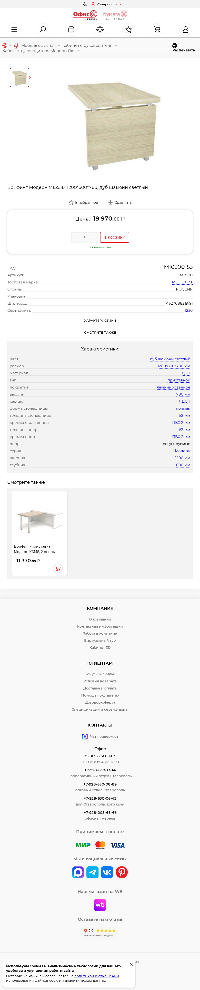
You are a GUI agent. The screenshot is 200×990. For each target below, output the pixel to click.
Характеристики (100, 320)
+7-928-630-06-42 (100, 798)
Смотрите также (100, 332)
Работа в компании (100, 633)
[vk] (78, 872)
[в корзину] (58, 568)
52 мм (184, 415)
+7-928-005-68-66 (100, 812)
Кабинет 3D (100, 647)
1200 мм (182, 458)
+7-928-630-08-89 (100, 784)
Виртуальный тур (100, 640)
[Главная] (4, 45)
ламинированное (173, 387)
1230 (189, 310)
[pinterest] (122, 872)
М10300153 (178, 267)
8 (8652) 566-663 (100, 756)
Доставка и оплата (100, 688)
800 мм (183, 465)
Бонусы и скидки (100, 674)
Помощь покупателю (100, 695)
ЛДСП (184, 401)
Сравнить (123, 202)
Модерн (182, 450)
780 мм (183, 394)
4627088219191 (179, 303)
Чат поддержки (104, 736)
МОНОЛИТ (182, 282)
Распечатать (183, 50)
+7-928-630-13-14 (100, 770)
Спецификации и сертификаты (100, 709)
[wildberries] (100, 905)
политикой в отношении (96, 976)
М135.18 (186, 275)
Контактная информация (100, 626)
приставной (179, 380)
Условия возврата (100, 681)
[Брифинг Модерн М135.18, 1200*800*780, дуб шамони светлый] (115, 120)
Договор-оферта (100, 702)
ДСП (186, 373)
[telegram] (92, 872)
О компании (100, 619)
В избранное (86, 202)
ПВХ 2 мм (181, 422)
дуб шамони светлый (170, 359)
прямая (183, 408)
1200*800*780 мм (174, 366)
